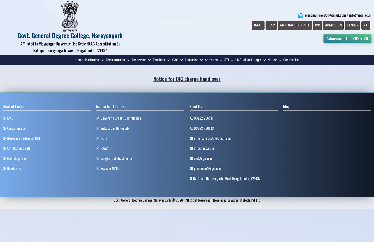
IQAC (174, 60)
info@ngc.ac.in (360, 15)
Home (79, 60)
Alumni (247, 60)
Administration (115, 60)
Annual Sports (15, 128)
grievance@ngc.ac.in (207, 168)
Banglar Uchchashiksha (116, 158)
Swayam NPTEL (110, 168)
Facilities (159, 60)
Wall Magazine (16, 158)
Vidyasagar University (114, 128)
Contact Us (291, 60)
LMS (238, 60)
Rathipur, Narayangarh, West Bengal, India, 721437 (226, 178)
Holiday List (14, 168)
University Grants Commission (120, 118)
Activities (211, 60)
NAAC (104, 148)
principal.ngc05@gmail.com (325, 15)
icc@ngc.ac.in (203, 158)
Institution (92, 60)
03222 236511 (203, 118)
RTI (226, 60)
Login (257, 60)
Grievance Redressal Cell (23, 138)
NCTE (103, 138)
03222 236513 (203, 128)
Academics (138, 60)
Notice (272, 60)
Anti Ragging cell (18, 148)
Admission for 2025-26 (347, 38)
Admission (191, 60)
